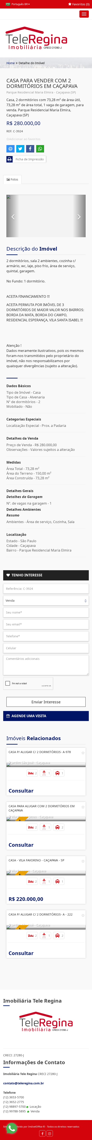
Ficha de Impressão (29, 159)
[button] (12, 216)
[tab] (46, 575)
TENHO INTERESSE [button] (26, 575)
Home (10, 63)
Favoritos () (80, 4)
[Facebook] (42, 1133)
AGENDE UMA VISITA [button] (28, 716)
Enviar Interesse (46, 701)
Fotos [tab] (14, 179)
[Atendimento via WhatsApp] (11, 1128)
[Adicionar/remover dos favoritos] (83, 753)
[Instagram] (49, 1133)
